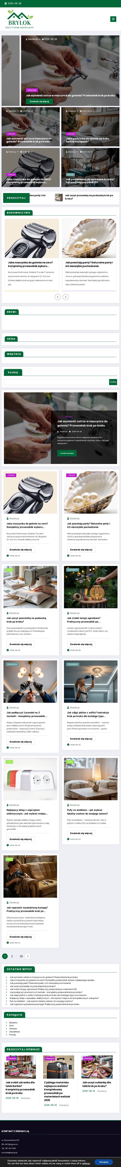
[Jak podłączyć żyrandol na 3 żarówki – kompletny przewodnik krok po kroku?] (30, 685)
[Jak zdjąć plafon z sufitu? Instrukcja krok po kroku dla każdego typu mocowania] (91, 685)
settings (86, 1163)
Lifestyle (11, 134)
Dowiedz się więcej (19, 101)
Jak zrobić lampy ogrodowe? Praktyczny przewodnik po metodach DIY (83, 624)
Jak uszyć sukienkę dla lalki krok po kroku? (96, 1088)
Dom (9, 574)
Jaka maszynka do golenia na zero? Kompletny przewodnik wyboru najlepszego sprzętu (28, 181)
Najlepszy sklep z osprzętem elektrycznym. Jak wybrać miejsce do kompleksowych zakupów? (27, 816)
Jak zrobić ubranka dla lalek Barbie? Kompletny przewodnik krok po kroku (20, 1092)
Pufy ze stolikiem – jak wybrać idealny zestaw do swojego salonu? (87, 816)
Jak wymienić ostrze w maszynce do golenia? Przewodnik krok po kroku (29, 140)
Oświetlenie (72, 574)
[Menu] (113, 19)
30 (21, 960)
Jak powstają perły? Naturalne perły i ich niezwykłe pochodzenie (32, 264)
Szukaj (13, 376)
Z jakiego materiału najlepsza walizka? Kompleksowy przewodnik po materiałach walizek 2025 (57, 1095)
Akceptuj (103, 1162)
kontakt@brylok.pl (9, 1156)
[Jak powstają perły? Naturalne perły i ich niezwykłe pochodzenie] (91, 496)
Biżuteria (13, 1026)
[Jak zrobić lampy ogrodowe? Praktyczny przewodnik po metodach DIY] (91, 591)
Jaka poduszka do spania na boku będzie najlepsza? (87, 140)
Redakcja (12, 111)
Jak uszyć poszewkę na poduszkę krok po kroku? (55, 197)
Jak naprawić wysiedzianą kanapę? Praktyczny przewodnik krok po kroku (27, 914)
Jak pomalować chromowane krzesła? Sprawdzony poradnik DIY (90, 181)
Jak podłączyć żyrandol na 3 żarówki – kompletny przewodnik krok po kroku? (26, 719)
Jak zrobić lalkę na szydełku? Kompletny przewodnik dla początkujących (84, 265)
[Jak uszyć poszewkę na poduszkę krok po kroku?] (30, 591)
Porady (70, 174)
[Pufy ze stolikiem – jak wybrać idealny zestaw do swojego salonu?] (91, 783)
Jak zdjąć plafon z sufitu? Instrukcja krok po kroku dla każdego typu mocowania (88, 719)
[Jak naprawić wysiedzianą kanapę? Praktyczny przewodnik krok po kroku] (30, 880)
